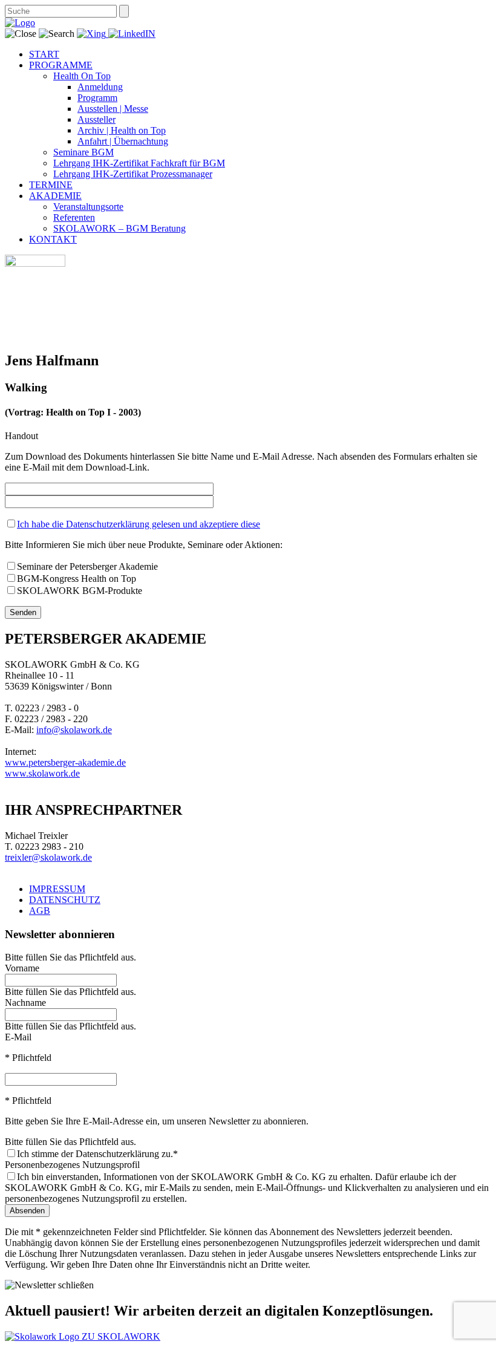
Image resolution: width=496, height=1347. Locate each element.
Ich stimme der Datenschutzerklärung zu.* (97, 1154)
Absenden (27, 1210)
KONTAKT (53, 239)
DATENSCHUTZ (64, 900)
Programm (97, 98)
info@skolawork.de (74, 730)
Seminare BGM (83, 152)
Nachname (25, 1002)
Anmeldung (100, 87)
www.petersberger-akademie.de (65, 762)
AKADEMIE (55, 196)
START (44, 54)
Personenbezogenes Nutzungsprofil (72, 1164)
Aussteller (96, 119)
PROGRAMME (61, 65)
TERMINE (51, 185)
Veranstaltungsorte (88, 206)
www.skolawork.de (42, 773)
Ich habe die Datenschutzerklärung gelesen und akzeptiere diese (138, 524)
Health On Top (82, 76)
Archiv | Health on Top (121, 130)
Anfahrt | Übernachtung (122, 141)
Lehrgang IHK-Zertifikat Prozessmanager (132, 174)
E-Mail (18, 1037)
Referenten (74, 217)
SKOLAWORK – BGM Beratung (119, 228)
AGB (39, 910)
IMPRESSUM (57, 889)
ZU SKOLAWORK (121, 1336)
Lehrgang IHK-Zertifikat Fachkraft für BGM (139, 163)
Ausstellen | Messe (112, 108)
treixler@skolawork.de (48, 857)
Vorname (22, 968)
